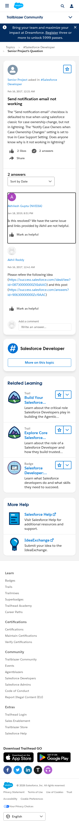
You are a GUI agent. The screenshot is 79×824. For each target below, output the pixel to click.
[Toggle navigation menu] (70, 17)
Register (52, 32)
